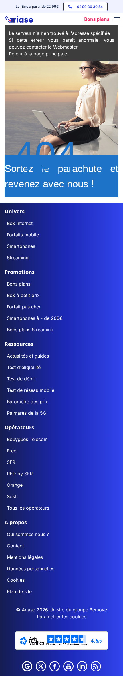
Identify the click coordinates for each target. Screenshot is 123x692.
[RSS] (96, 666)
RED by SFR (20, 473)
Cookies (16, 580)
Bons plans (18, 284)
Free (11, 451)
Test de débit (21, 379)
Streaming (18, 257)
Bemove (98, 610)
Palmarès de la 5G (26, 413)
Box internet (20, 223)
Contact (15, 546)
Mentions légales (25, 557)
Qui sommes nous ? (28, 534)
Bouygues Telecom (27, 439)
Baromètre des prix (27, 401)
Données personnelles (30, 568)
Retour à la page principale (38, 54)
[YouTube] (68, 666)
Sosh (12, 496)
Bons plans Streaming (30, 329)
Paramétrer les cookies (61, 616)
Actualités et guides (28, 356)
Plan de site (19, 591)
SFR (11, 462)
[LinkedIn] (82, 666)
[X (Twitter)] (41, 666)
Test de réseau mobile (30, 390)
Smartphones (21, 246)
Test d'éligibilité (24, 367)
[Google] (27, 666)
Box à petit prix (23, 295)
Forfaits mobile (23, 235)
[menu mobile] (117, 19)
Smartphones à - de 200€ (35, 318)
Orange (15, 485)
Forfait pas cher (24, 307)
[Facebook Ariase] (54, 666)
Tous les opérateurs (28, 508)
